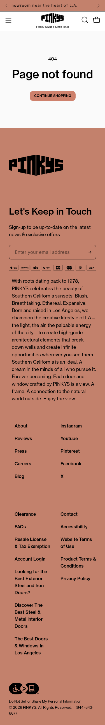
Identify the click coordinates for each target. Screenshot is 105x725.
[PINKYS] (52, 18)
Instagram (71, 426)
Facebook (70, 463)
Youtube (69, 438)
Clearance (25, 514)
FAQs (20, 526)
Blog (19, 476)
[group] (52, 5)
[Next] (98, 5)
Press (21, 451)
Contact (69, 514)
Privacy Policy (75, 578)
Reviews (23, 438)
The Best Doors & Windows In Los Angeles (31, 646)
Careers (23, 463)
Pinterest (70, 451)
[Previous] (6, 5)
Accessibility (74, 526)
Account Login (30, 559)
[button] (84, 20)
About (21, 426)
